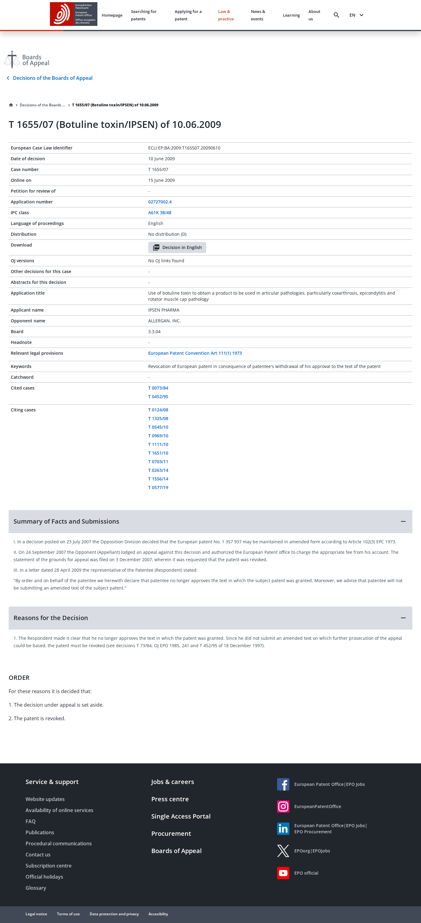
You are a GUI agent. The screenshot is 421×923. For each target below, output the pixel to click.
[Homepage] (11, 105)
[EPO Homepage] (73, 15)
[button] (210, 521)
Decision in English (182, 247)
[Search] (336, 15)
